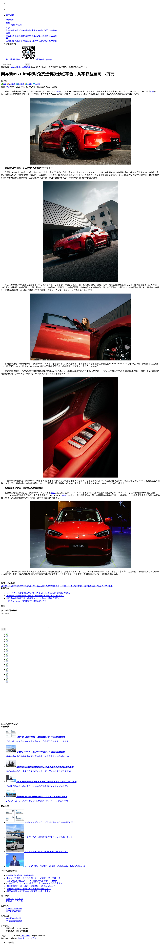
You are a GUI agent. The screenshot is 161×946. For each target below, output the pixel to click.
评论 (8, 87)
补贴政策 (36, 36)
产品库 (19, 25)
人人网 (37, 84)
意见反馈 (10, 911)
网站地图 (18, 911)
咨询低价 (18, 921)
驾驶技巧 (36, 41)
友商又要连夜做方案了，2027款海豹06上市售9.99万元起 (32, 881)
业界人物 (36, 30)
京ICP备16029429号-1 (26, 938)
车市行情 (44, 36)
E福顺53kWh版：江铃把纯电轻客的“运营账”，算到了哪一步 (33, 878)
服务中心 (10, 908)
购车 (8, 33)
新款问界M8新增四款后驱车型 (20, 875)
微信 (4, 84)
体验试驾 (27, 36)
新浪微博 (12, 84)
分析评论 (44, 30)
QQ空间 (29, 84)
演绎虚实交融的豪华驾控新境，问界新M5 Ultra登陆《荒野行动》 (35, 596)
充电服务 (19, 41)
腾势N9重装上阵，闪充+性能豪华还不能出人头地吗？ (31, 886)
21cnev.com (25, 935)
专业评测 (10, 36)
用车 (8, 38)
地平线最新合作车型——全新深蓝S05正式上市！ (29, 891)
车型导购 (19, 36)
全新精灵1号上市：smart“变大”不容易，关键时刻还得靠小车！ (35, 883)
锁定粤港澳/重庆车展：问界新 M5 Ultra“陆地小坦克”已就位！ (33, 598)
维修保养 (27, 41)
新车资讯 (10, 30)
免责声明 (19, 899)
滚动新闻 (53, 30)
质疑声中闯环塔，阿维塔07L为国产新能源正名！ (29, 889)
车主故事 (53, 36)
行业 (53, 493)
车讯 (8, 28)
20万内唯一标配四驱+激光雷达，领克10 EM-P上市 (86, 586)
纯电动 (65, 495)
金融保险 (10, 41)
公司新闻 (19, 30)
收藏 (3, 87)
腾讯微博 (21, 84)
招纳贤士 (10, 901)
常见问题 (18, 908)
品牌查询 (10, 921)
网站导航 (10, 20)
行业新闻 (27, 30)
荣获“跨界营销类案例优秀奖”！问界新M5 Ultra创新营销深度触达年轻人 (38, 593)
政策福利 (44, 41)
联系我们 (19, 901)
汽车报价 (10, 918)
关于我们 (10, 899)
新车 (58, 91)
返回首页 (10, 15)
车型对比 (18, 918)
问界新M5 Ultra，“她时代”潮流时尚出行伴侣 (26, 601)
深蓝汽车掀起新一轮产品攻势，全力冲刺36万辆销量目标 (30, 586)
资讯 (13, 25)
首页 (8, 22)
